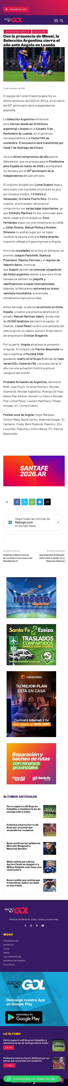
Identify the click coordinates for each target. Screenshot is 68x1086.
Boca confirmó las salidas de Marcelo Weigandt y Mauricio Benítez (23, 846)
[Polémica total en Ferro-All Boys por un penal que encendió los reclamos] (49, 830)
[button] (32, 1078)
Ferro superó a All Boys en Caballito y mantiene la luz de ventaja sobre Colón (24, 809)
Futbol (9, 1065)
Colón (8, 1047)
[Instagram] (31, 926)
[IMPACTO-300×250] (31, 620)
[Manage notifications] (61, 1080)
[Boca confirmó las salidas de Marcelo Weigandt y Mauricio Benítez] (49, 848)
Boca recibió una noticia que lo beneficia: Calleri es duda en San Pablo (23, 883)
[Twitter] (24, 502)
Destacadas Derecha (17, 31)
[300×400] (31, 739)
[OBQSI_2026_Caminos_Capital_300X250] (31, 786)
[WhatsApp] (32, 502)
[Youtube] (43, 926)
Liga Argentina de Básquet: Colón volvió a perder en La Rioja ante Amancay (52, 558)
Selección (40, 31)
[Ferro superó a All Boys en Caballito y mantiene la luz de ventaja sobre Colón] (49, 811)
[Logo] (13, 20)
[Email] (47, 502)
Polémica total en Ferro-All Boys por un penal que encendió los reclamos (22, 827)
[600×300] (34, 488)
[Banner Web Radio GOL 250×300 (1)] (31, 667)
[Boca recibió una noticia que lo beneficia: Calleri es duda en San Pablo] (49, 885)
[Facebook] (17, 502)
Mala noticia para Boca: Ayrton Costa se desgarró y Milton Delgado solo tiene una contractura (24, 865)
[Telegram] (39, 502)
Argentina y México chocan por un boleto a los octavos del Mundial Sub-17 (17, 558)
